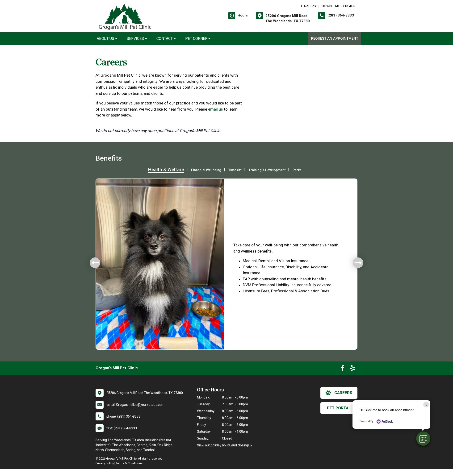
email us (215, 109)
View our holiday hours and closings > (224, 445)
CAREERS (308, 6)
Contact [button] (165, 38)
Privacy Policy (105, 463)
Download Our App (339, 6)
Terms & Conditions (129, 463)
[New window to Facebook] (343, 369)
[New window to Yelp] (352, 369)
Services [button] (136, 38)
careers (343, 392)
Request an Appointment (334, 38)
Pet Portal (339, 408)
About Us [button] (106, 38)
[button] (423, 439)
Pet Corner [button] (196, 38)
